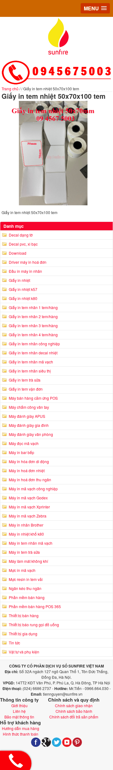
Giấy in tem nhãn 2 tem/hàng (33, 316)
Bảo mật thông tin (19, 716)
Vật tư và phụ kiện (24, 651)
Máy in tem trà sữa (24, 552)
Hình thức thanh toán (20, 734)
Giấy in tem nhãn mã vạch (31, 361)
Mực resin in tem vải (26, 579)
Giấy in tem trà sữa (24, 379)
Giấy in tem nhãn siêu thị (30, 370)
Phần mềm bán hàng (27, 597)
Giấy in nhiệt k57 (23, 289)
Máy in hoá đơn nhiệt (27, 470)
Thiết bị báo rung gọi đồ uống (34, 624)
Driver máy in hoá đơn (27, 262)
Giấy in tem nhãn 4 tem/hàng (33, 334)
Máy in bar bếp (21, 452)
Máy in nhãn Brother (26, 525)
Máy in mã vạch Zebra (27, 515)
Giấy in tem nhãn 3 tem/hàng (33, 325)
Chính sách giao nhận (74, 705)
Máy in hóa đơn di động (29, 461)
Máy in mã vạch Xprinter (29, 506)
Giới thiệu (19, 705)
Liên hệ (19, 711)
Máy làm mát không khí (28, 561)
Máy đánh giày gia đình (29, 425)
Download (17, 253)
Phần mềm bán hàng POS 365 (35, 606)
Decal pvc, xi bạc (23, 244)
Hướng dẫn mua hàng (20, 728)
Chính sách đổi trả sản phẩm (73, 716)
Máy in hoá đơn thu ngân (30, 479)
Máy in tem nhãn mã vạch (30, 543)
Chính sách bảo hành (74, 711)
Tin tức (14, 642)
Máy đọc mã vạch (24, 443)
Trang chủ (10, 88)
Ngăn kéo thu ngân (25, 588)
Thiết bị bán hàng (24, 615)
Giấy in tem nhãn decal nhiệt (33, 352)
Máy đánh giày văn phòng (31, 434)
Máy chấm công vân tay (29, 407)
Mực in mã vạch (22, 570)
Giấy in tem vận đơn (26, 389)
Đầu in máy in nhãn (25, 271)
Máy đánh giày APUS (27, 416)
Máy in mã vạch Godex (28, 497)
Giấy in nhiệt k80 (23, 298)
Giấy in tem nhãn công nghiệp (34, 343)
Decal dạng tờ (21, 235)
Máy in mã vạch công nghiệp (33, 488)
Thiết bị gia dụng (23, 633)
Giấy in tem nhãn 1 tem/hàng (33, 307)
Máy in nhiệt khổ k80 (26, 534)
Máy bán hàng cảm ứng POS (33, 398)
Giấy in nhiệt (19, 280)
